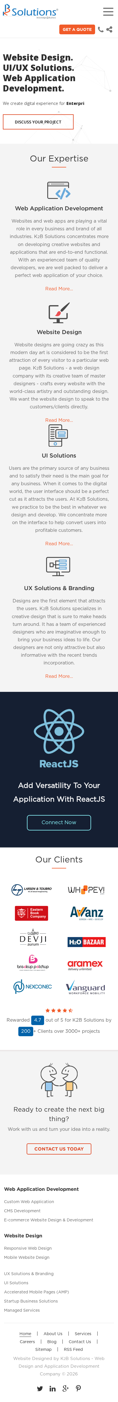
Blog (51, 1342)
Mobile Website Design (27, 1258)
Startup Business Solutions (31, 1301)
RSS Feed (73, 1350)
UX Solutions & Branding (59, 588)
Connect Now (59, 822)
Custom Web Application (29, 1202)
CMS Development (22, 1211)
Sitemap (43, 1350)
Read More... (59, 289)
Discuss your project (38, 122)
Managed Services (22, 1311)
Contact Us (80, 1342)
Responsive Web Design (28, 1249)
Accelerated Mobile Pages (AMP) (36, 1292)
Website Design (59, 332)
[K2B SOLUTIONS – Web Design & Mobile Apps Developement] (31, 11)
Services (83, 1334)
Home (25, 1334)
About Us (53, 1334)
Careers (27, 1342)
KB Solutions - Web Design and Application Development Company (62, 1366)
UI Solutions (59, 455)
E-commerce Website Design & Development (48, 1220)
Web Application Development (59, 208)
